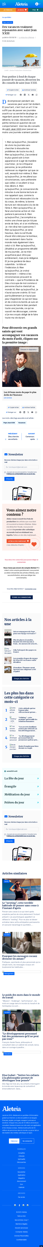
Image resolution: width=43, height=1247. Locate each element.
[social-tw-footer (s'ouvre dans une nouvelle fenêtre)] (24, 1205)
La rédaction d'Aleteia (26, 37)
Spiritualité (21, 1159)
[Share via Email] (33, 95)
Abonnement (21, 1181)
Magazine (21, 1178)
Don (21, 1184)
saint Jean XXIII (13, 129)
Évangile (10, 786)
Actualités (21, 1153)
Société (7, 935)
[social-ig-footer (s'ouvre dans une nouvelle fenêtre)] (28, 1205)
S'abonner (14, 1141)
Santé (6, 881)
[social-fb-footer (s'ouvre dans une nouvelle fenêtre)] (19, 1205)
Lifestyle (21, 1156)
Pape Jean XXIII (9, 423)
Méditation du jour (17, 794)
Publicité (21, 1187)
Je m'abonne (8, 10)
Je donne (20, 10)
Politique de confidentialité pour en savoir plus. (21, 474)
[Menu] (7, 4)
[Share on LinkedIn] (25, 95)
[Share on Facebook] (21, 95)
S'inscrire (9, 479)
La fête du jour (14, 778)
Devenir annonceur (21, 1228)
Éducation (7, 1054)
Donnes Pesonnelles (21, 1236)
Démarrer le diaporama (28, 349)
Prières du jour (14, 802)
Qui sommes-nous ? (21, 1220)
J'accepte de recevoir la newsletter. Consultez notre (22, 473)
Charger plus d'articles (21, 678)
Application (21, 1175)
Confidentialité (21, 1240)
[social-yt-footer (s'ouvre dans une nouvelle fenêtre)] (15, 1205)
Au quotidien (6, 17)
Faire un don (21, 1216)
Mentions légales (21, 1224)
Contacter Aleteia (22, 1232)
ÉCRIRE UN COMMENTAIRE (21, 597)
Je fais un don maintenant (17, 541)
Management (9, 974)
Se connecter (27, 1141)
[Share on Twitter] (29, 95)
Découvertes (21, 1162)
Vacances (21, 423)
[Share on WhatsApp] (36, 95)
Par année (21, 1197)
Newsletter (21, 1172)
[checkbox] (5, 472)
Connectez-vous (30, 589)
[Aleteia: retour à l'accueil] (21, 4)
